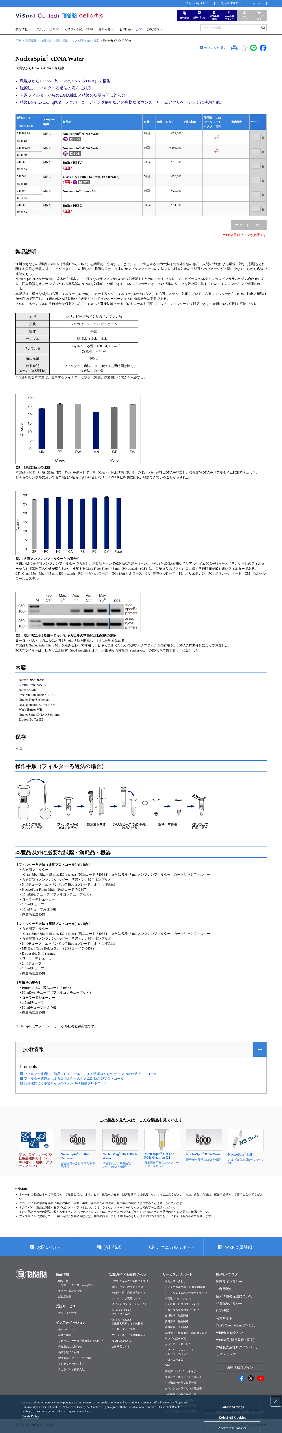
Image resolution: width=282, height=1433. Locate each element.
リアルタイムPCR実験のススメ (129, 1281)
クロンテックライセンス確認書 (183, 1388)
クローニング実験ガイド (126, 1298)
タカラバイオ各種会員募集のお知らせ (80, 1340)
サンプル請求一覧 (175, 1338)
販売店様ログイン (240, 1367)
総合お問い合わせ (175, 1281)
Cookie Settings (232, 1407)
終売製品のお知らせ (70, 1346)
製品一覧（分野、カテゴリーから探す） (76, 1283)
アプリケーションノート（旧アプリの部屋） (179, 1352)
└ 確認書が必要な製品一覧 (181, 1382)
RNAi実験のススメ (122, 1340)
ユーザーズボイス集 (123, 1329)
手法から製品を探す (70, 1291)
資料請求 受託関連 (177, 1327)
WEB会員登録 (238, 1247)
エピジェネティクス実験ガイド (129, 1335)
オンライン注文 (67, 1313)
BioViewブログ (227, 1274)
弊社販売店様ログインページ (237, 1347)
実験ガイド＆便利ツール (127, 1274)
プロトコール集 (174, 1359)
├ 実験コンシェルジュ (178, 1298)
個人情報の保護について (234, 1296)
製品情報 (21, 29)
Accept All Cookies (232, 1428)
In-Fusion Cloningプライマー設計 (121, 1311)
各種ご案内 (64, 1335)
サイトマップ (226, 1354)
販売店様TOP (229, 3)
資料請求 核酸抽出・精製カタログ (186, 1332)
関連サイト (224, 1318)
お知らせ (104, 29)
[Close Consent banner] (276, 1401)
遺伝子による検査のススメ (127, 1287)
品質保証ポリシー (229, 1303)
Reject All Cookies (232, 1417)
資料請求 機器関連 (177, 1321)
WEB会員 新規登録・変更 (235, 1340)
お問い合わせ (129, 29)
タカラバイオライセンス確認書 (183, 1377)
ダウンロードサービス (178, 1344)
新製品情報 (64, 1296)
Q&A (168, 1365)
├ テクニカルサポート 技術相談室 (185, 1287)
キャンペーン (66, 1329)
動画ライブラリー (229, 1281)
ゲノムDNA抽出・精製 (85, 40)
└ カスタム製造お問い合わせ (182, 1309)
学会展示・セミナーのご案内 (75, 1358)
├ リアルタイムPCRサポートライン (186, 1292)
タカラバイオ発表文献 (71, 1369)
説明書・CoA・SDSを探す (180, 1371)
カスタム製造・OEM (78, 29)
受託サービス (46, 29)
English (255, 3)
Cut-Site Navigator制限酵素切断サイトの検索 (127, 1321)
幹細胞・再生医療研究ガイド (128, 1292)
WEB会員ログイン (229, 1332)
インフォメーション (71, 1322)
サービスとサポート (177, 1274)
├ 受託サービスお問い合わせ (182, 1304)
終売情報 (222, 1311)
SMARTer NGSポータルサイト (129, 1304)
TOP (18, 40)
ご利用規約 (224, 1289)
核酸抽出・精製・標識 (54, 40)
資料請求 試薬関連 (177, 1315)
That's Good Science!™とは (235, 1325)
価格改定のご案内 (68, 1352)
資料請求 (113, 1247)
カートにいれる (251, 225)
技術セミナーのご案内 (71, 1363)
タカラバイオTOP (197, 3)
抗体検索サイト (120, 1346)
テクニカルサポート (175, 1247)
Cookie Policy (30, 1416)
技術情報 (153, 29)
